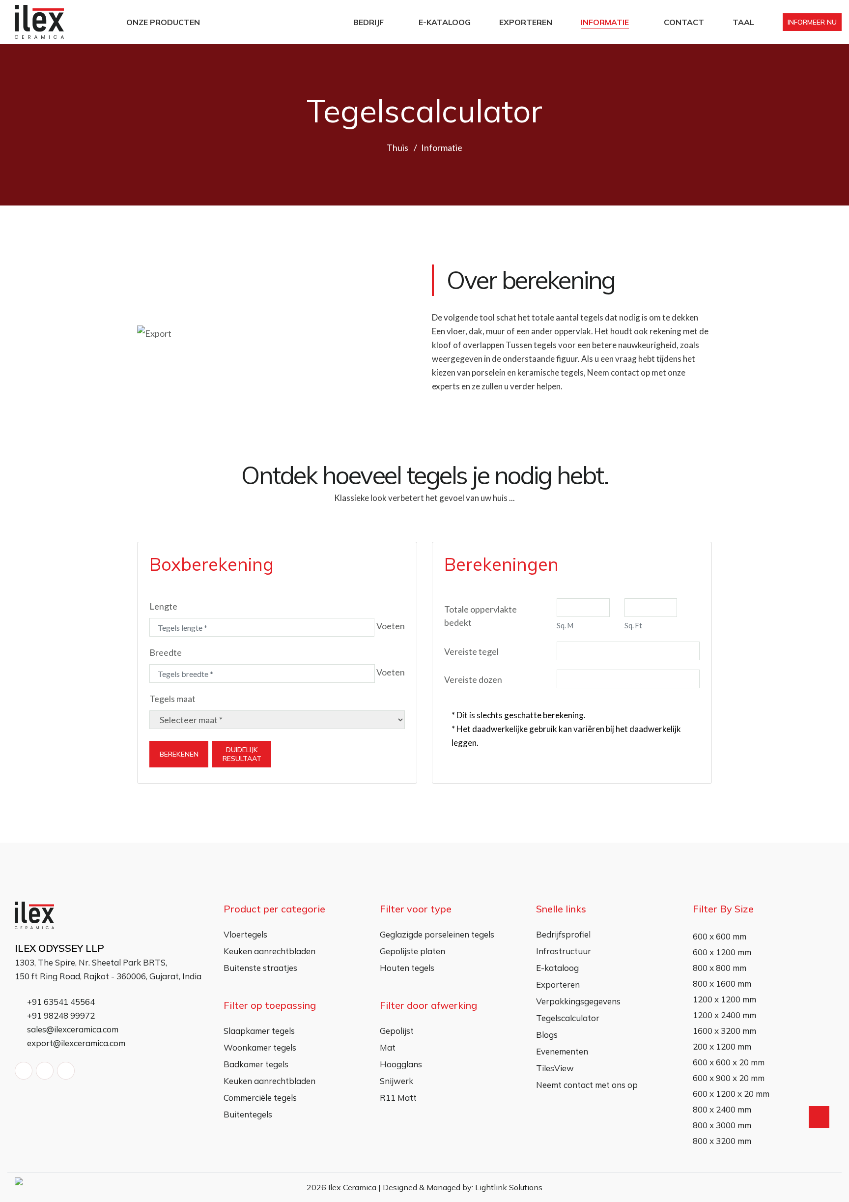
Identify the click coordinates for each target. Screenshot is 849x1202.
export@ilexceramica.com (75, 1043)
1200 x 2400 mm (724, 1015)
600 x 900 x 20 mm (728, 1078)
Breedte (165, 652)
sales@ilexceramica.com (71, 1029)
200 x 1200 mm (722, 1046)
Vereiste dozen (473, 679)
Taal (743, 22)
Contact (684, 22)
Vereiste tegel (471, 651)
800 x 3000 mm (722, 1125)
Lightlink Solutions (508, 1187)
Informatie (605, 22)
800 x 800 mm (719, 968)
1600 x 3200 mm (724, 1031)
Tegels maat (172, 698)
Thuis (397, 147)
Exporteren (525, 22)
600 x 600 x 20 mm (728, 1062)
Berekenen (179, 754)
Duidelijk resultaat (242, 754)
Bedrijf (368, 22)
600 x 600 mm (719, 936)
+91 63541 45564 (60, 1002)
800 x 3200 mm (722, 1141)
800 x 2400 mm (722, 1109)
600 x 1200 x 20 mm (731, 1093)
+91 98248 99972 (60, 1015)
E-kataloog (445, 22)
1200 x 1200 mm (724, 999)
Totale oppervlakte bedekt (480, 616)
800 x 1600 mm (722, 983)
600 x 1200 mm (722, 952)
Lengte (163, 606)
